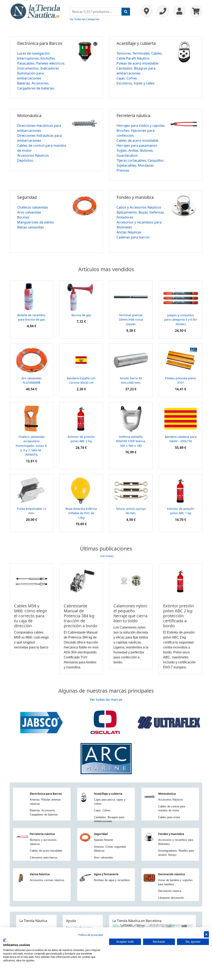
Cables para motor (169, 817)
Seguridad (27, 197)
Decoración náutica (171, 874)
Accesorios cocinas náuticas (47, 880)
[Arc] (106, 758)
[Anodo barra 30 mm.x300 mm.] (131, 359)
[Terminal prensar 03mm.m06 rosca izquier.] (131, 296)
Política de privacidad (90, 935)
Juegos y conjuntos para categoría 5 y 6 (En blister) (180, 319)
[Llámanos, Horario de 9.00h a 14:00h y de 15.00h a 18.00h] (163, 11)
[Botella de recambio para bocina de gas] (31, 296)
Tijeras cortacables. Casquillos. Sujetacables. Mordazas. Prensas (140, 165)
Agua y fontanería (106, 874)
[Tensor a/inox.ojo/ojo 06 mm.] (131, 490)
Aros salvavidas (29, 212)
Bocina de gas (81, 315)
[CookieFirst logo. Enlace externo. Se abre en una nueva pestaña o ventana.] (4, 940)
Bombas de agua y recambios (112, 880)
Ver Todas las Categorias (84, 19)
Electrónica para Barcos (39, 43)
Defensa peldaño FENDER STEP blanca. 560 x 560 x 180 (131, 441)
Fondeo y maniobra (135, 197)
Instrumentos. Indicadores (38, 68)
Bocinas (23, 217)
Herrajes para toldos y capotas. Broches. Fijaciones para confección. (141, 130)
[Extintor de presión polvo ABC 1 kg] (180, 490)
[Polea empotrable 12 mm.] (31, 490)
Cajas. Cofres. (127, 78)
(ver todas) (106, 556)
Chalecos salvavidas (32, 207)
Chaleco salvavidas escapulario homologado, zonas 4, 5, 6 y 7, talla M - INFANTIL (31, 446)
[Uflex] (169, 722)
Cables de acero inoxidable (137, 140)
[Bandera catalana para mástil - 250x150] (180, 418)
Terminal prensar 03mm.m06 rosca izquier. (131, 319)
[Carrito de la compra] (195, 11)
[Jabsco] (41, 722)
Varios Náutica (40, 874)
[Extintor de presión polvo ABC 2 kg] (81, 418)
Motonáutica (29, 115)
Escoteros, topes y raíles (135, 83)
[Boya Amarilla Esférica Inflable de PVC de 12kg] (81, 490)
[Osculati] (105, 722)
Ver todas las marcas (106, 699)
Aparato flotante (103, 839)
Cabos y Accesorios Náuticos (139, 207)
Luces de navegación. (34, 53)
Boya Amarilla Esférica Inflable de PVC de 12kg (81, 513)
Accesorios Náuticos (33, 155)
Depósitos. (25, 160)
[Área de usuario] (179, 11)
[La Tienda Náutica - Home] (35, 11)
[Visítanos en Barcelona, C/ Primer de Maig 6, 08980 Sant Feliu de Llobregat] (146, 11)
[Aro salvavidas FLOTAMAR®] (31, 359)
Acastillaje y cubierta (136, 43)
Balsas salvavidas (30, 227)
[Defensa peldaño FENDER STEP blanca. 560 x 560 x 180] (131, 418)
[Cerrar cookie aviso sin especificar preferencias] (206, 934)
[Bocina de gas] (81, 296)
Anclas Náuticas (129, 232)
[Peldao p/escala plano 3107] (180, 359)
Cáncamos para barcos (44, 857)
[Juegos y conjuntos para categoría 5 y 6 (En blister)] (180, 296)
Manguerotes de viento (35, 222)
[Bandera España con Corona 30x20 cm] (81, 359)
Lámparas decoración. (171, 897)
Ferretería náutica (133, 115)
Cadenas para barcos (133, 237)
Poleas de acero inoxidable (137, 63)
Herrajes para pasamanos (137, 145)
